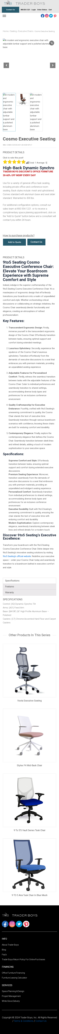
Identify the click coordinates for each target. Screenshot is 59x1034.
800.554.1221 (25, 10)
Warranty (9, 592)
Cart (50, 10)
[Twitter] (51, 15)
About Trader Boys (10, 945)
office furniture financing (13, 973)
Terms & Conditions (24, 1021)
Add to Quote (14, 242)
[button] (52, 65)
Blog (4, 950)
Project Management (11, 996)
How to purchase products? (19, 235)
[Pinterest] (55, 15)
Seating (13, 31)
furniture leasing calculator (14, 978)
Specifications (12, 580)
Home (5, 31)
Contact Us (10, 10)
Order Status (42, 10)
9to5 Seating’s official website (17, 556)
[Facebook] (43, 15)
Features (9, 586)
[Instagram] (47, 15)
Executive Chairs (25, 31)
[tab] (29, 581)
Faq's (4, 954)
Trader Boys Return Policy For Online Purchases (23, 959)
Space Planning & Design (13, 991)
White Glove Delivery (11, 1001)
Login (34, 10)
